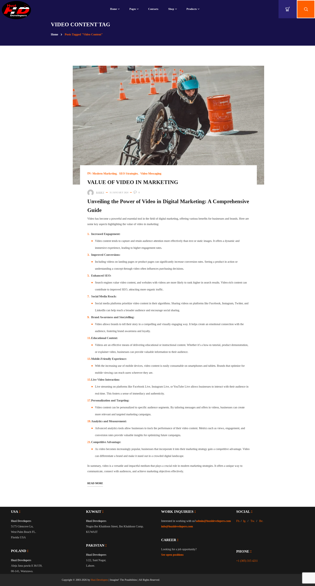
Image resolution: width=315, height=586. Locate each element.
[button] (288, 9)
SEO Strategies (128, 173)
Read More (95, 483)
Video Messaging (151, 173)
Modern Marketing (104, 173)
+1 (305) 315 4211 (247, 560)
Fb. (238, 520)
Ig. (244, 520)
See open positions (172, 554)
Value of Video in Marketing (132, 182)
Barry (100, 192)
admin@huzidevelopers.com (213, 520)
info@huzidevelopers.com (177, 526)
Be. (261, 520)
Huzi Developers (99, 580)
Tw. (252, 520)
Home (54, 34)
